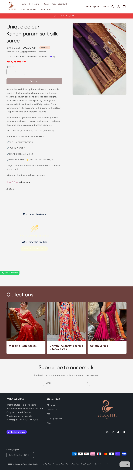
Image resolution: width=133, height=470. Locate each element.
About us (51, 405)
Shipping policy (87, 464)
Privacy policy (58, 464)
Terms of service (72, 464)
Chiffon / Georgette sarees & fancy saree (66, 347)
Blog (49, 423)
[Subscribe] (87, 383)
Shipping (23, 52)
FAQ (49, 414)
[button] (35, 4)
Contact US (52, 409)
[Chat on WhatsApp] (9, 274)
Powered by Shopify (30, 464)
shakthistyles (18, 464)
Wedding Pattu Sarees (23, 345)
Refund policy (46, 464)
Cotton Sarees (99, 345)
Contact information (102, 464)
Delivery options (54, 418)
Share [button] (11, 189)
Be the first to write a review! (34, 249)
